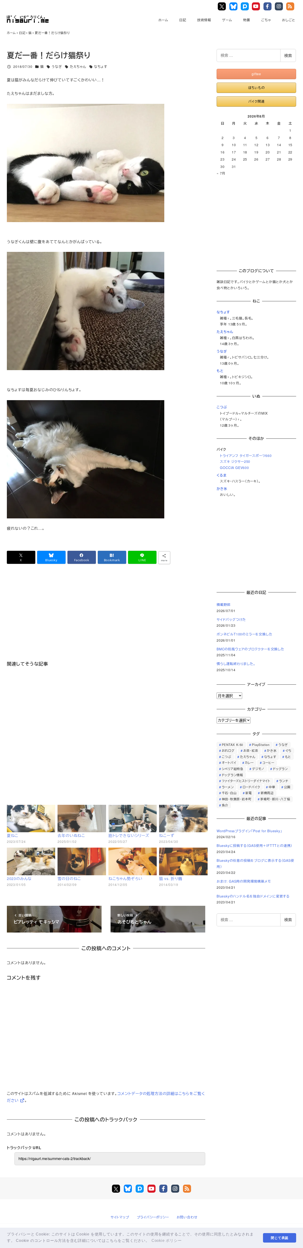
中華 (272, 787)
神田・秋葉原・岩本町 (237, 799)
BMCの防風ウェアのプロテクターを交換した (250, 649)
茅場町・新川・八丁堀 (275, 799)
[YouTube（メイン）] (151, 1189)
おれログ (228, 750)
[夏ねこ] (31, 818)
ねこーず (166, 835)
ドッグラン (280, 768)
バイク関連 (256, 101)
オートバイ (229, 762)
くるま (221, 475)
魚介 (225, 805)
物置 (246, 20)
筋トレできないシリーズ (128, 835)
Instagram (279, 6)
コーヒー (268, 762)
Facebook (268, 6)
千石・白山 (229, 793)
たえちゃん (78, 66)
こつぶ (222, 407)
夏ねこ (12, 835)
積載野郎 (224, 604)
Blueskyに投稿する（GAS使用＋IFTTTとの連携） (254, 845)
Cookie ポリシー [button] (167, 1241)
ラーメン (228, 787)
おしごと (288, 20)
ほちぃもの (256, 87)
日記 (182, 20)
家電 (248, 793)
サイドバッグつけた (231, 619)
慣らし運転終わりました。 (236, 663)
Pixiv (245, 6)
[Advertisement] (106, 619)
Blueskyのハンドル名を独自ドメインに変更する (253, 896)
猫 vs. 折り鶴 (170, 878)
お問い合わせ (187, 1217)
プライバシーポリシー (153, 1217)
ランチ (283, 781)
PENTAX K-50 (232, 744)
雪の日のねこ (69, 878)
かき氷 (222, 488)
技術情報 (204, 20)
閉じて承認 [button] (279, 1238)
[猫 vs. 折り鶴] (183, 861)
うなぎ (57, 66)
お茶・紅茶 (250, 750)
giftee (256, 73)
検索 (288, 55)
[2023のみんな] (31, 861)
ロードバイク (251, 787)
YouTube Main (257, 6)
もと (220, 370)
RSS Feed (290, 6)
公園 (287, 787)
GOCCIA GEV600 (234, 467)
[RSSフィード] (187, 1189)
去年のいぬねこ (71, 835)
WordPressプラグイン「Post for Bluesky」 (250, 830)
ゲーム (227, 20)
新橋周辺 (267, 793)
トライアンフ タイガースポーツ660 (246, 455)
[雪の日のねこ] (82, 861)
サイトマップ (120, 1217)
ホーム (163, 20)
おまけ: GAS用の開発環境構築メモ (244, 881)
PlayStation (261, 744)
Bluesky (234, 6)
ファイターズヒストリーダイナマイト (246, 781)
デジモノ (258, 768)
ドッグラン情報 (232, 775)
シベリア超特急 (233, 768)
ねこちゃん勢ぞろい (125, 878)
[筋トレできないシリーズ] (132, 818)
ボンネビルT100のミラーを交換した (244, 634)
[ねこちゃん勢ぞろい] (132, 861)
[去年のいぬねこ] (82, 818)
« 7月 (221, 173)
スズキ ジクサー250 (235, 461)
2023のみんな (19, 878)
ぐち (288, 750)
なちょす (100, 66)
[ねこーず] (183, 818)
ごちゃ (266, 20)
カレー (249, 762)
